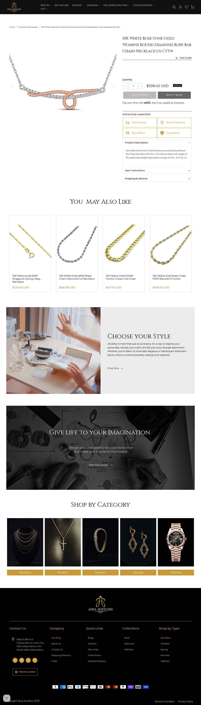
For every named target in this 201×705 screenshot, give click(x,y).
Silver (127, 638)
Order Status (94, 655)
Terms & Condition (165, 701)
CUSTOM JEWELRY (142, 5)
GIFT (43, 9)
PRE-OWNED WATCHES (115, 5)
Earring (164, 649)
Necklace (166, 638)
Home (12, 27)
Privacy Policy (185, 701)
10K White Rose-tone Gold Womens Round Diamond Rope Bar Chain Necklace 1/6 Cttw (80, 27)
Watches (128, 649)
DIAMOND (92, 5)
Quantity (127, 79)
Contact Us (57, 649)
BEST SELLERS (61, 5)
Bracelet (165, 655)
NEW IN (45, 5)
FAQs (54, 661)
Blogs (91, 638)
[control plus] (141, 86)
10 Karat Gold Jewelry (28, 27)
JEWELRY (76, 5)
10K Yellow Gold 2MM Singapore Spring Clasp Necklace (26, 278)
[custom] (15, 660)
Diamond (129, 643)
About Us (56, 643)
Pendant (165, 643)
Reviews (92, 643)
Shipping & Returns (61, 655)
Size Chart (93, 649)
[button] (113, 86)
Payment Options (97, 661)
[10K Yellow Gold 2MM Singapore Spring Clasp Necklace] (30, 243)
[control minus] (125, 86)
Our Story (56, 638)
